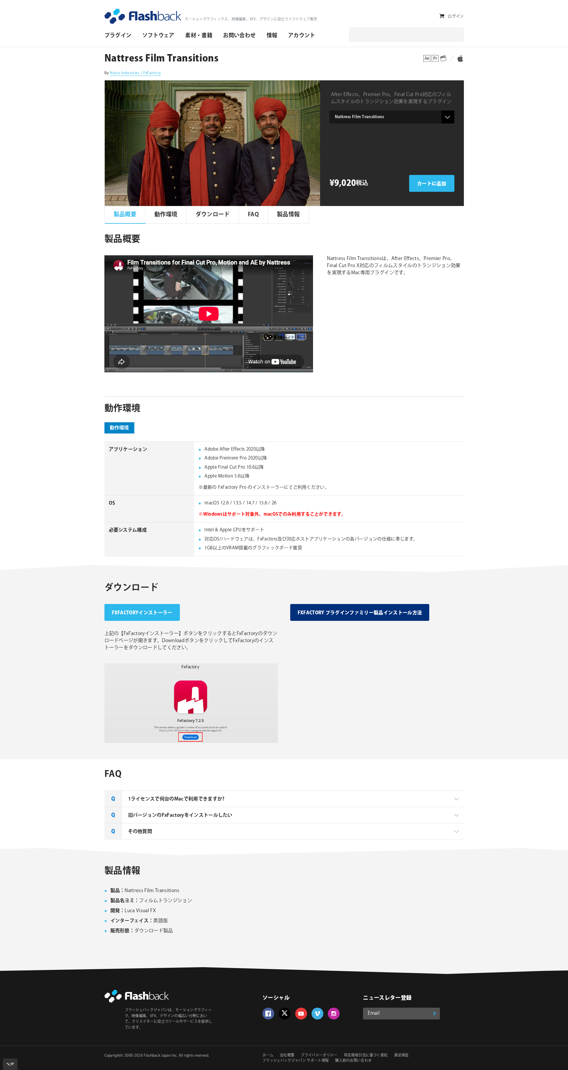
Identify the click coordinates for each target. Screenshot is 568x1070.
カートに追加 (431, 184)
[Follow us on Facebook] (268, 1013)
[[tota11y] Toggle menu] (10, 1064)
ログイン (456, 16)
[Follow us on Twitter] (285, 1013)
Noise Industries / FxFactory (135, 73)
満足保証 (401, 1055)
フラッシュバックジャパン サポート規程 (295, 1060)
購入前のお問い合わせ (353, 1060)
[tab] (284, 799)
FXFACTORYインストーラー (142, 613)
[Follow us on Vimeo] (317, 1013)
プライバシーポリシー (319, 1055)
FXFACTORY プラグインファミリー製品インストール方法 (360, 613)
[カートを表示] (441, 16)
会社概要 (287, 1055)
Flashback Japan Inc (160, 1055)
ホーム (267, 1055)
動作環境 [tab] (119, 428)
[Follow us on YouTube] (301, 1013)
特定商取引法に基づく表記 (366, 1055)
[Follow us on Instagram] (334, 1013)
